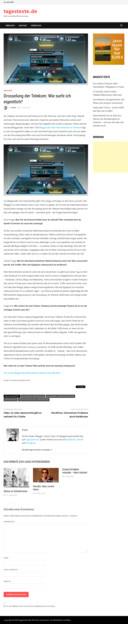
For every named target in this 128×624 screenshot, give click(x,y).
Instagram (31, 442)
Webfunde (8, 90)
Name (7, 558)
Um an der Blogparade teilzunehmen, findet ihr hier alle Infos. (32, 372)
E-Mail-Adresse (11, 569)
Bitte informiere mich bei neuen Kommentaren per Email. (30, 606)
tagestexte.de (20, 11)
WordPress (58, 620)
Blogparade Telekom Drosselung (60, 396)
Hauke (14, 108)
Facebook (70, 439)
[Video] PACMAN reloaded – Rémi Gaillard (74, 471)
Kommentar (10, 521)
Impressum (36, 25)
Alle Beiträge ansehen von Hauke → (37, 449)
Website (7, 581)
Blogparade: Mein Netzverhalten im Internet (59, 127)
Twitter (79, 439)
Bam (69, 620)
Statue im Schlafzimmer (15, 491)
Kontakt (23, 25)
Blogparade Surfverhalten (33, 396)
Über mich (10, 25)
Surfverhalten (10, 400)
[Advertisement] (110, 157)
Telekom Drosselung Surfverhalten (33, 400)
